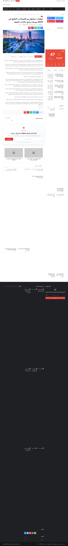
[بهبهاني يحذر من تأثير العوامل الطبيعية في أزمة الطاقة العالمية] (51, 110)
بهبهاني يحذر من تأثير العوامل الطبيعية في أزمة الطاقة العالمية (51, 114)
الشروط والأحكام (49, 544)
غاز (13, 8)
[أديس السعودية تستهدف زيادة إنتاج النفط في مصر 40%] (37, 172)
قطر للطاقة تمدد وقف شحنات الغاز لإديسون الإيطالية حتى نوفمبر (60, 189)
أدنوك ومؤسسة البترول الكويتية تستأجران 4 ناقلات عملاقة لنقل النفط (58, 97)
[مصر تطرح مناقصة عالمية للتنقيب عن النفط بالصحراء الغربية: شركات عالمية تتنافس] (27, 487)
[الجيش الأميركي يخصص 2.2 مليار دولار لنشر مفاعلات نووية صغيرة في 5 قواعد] (50, 87)
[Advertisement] (55, 38)
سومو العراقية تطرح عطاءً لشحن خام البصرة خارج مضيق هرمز (58, 92)
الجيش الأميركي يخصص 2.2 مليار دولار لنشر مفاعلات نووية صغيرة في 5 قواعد (58, 86)
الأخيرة (55, 70)
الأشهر (62, 70)
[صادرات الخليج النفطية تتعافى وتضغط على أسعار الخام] (51, 233)
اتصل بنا (45, 544)
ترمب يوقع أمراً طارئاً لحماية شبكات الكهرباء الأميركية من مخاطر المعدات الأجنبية (59, 75)
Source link (41, 107)
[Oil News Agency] (6, 4)
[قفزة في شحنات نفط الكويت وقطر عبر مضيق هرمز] (50, 82)
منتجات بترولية (24, 8)
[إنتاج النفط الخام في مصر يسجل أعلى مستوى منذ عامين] (41, 449)
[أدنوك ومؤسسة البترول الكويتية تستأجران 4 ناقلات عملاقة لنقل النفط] (50, 98)
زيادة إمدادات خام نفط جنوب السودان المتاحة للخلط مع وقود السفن (10, 249)
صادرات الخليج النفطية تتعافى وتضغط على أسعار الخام (51, 275)
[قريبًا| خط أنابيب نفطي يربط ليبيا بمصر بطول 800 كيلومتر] (34, 370)
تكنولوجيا (33, 8)
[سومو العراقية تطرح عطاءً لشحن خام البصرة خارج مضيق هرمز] (50, 93)
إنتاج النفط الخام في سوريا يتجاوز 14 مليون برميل (24, 249)
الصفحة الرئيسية (6, 8)
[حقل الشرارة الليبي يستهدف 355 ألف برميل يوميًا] (27, 370)
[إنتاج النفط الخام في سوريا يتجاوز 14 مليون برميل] (24, 208)
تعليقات (49, 70)
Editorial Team (26, 24)
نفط (10, 8)
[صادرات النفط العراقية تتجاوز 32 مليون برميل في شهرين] (34, 487)
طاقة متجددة (18, 8)
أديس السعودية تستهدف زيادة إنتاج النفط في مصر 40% (37, 177)
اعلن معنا (60, 544)
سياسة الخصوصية (55, 544)
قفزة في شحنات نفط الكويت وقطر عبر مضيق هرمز (59, 275)
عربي (36, 14)
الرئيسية (41, 14)
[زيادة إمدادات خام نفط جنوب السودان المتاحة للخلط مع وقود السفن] (10, 208)
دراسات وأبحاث (38, 8)
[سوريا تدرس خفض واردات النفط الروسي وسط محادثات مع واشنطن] (41, 407)
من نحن (64, 544)
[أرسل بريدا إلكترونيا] (23, 24)
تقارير (29, 8)
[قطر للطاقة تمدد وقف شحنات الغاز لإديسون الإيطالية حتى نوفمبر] (59, 147)
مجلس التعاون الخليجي (21, 60)
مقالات (44, 8)
